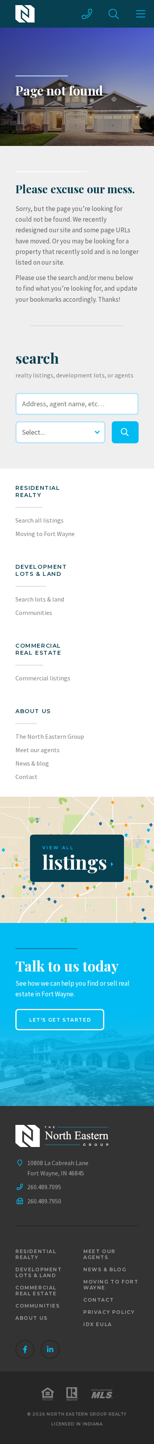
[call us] (86, 14)
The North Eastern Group (49, 736)
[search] (125, 432)
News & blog (32, 763)
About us (33, 711)
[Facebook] (24, 1349)
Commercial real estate (36, 1290)
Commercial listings (42, 678)
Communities (33, 612)
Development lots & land (41, 570)
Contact (26, 777)
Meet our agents (37, 750)
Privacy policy (109, 1312)
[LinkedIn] (50, 1349)
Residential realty (37, 491)
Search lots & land (39, 599)
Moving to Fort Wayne (45, 534)
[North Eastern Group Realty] (25, 14)
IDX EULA (97, 1324)
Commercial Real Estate (38, 649)
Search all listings (39, 520)
